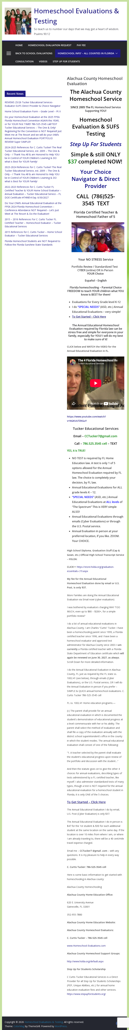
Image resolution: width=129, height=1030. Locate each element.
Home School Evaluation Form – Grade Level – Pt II (33, 111)
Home (19, 45)
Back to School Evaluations (33, 53)
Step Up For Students (66, 61)
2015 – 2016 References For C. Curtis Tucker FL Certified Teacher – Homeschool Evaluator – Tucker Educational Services (33, 223)
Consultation (24, 61)
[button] (116, 53)
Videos (43, 61)
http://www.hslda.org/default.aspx (85, 961)
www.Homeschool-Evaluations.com (86, 945)
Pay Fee (81, 45)
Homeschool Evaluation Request (49, 45)
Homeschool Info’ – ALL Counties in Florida (86, 53)
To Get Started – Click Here (89, 317)
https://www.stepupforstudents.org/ (86, 994)
